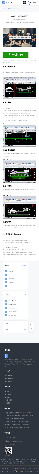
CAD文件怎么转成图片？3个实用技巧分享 (16, 421)
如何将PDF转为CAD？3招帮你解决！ (15, 419)
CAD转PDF (8, 391)
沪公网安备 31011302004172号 (26, 471)
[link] (13, 8)
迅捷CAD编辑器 (9, 375)
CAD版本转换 (8, 400)
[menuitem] (33, 2)
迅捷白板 (11, 459)
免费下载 (17, 54)
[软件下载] (31, 329)
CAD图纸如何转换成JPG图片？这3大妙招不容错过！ (19, 416)
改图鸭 (12, 461)
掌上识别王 (5, 461)
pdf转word (19, 461)
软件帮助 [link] (4, 8)
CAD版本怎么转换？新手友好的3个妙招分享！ (18, 427)
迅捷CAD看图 (8, 381)
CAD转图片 (8, 394)
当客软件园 (12, 463)
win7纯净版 (20, 463)
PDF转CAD (8, 397)
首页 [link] (1, 8)
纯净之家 (4, 463)
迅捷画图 (17, 459)
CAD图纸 (7, 153)
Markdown (33, 459)
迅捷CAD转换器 (9, 378)
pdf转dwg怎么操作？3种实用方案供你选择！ (17, 424)
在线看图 (7, 403)
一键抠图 (26, 461)
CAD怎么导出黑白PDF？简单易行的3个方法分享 (18, 413)
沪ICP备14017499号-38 (8, 471)
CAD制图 (5, 106)
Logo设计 (33, 461)
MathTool (25, 459)
